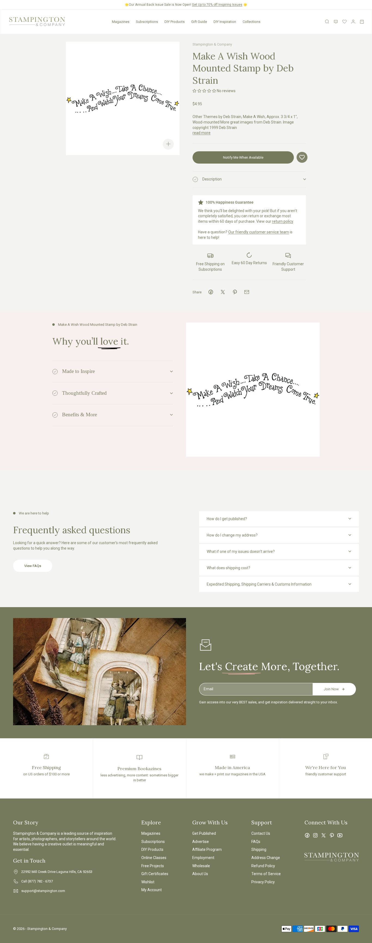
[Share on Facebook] (211, 292)
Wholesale (201, 866)
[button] (204, 91)
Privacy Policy (263, 882)
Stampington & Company (212, 44)
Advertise (200, 841)
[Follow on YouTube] (340, 835)
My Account (151, 890)
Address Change (265, 857)
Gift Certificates (154, 874)
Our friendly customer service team (258, 232)
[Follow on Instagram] (315, 835)
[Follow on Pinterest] (331, 835)
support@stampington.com (43, 891)
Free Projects (152, 866)
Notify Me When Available (243, 157)
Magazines (120, 22)
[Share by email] (246, 292)
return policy (282, 221)
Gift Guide (199, 22)
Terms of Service (266, 874)
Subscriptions (147, 22)
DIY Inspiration (225, 22)
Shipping (258, 849)
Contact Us (260, 833)
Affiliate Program (207, 849)
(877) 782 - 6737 (40, 881)
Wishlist (147, 882)
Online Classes (153, 857)
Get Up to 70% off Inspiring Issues (217, 5)
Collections (251, 22)
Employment (203, 857)
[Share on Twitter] (222, 292)
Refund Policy (263, 866)
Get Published (204, 833)
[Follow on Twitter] (323, 835)
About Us (200, 874)
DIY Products (174, 22)
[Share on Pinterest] (234, 292)
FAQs (255, 841)
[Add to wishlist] (302, 157)
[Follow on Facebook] (307, 835)
